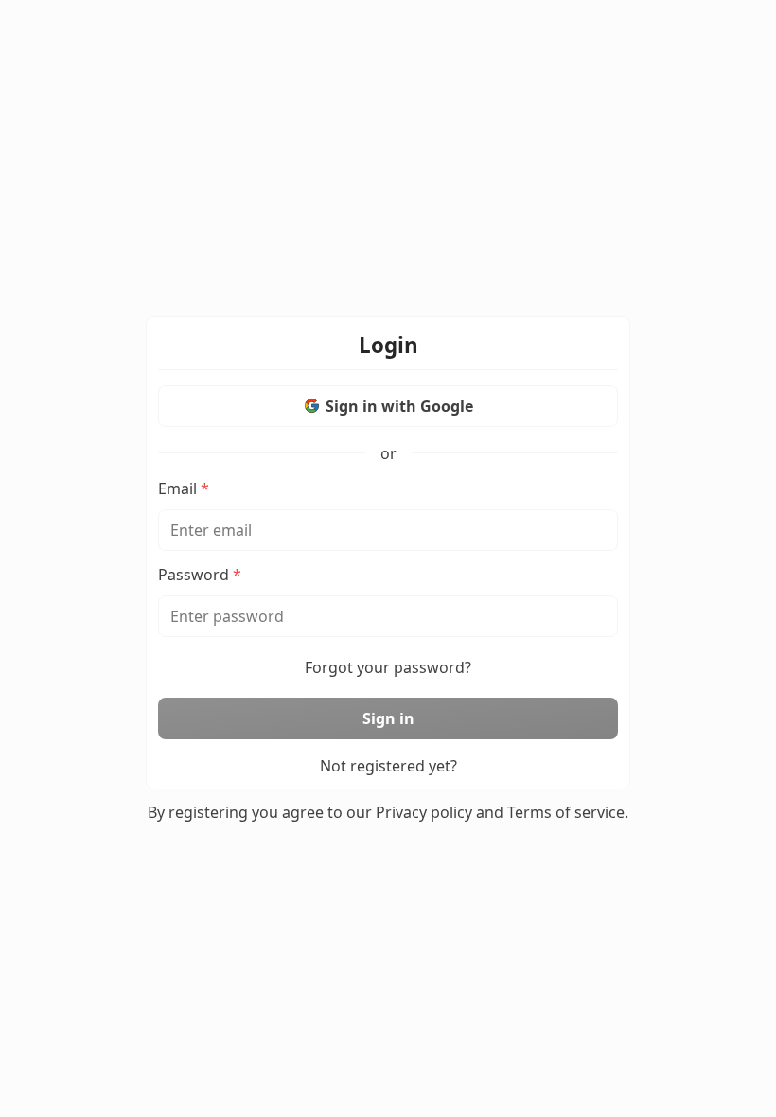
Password (199, 575)
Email (183, 489)
